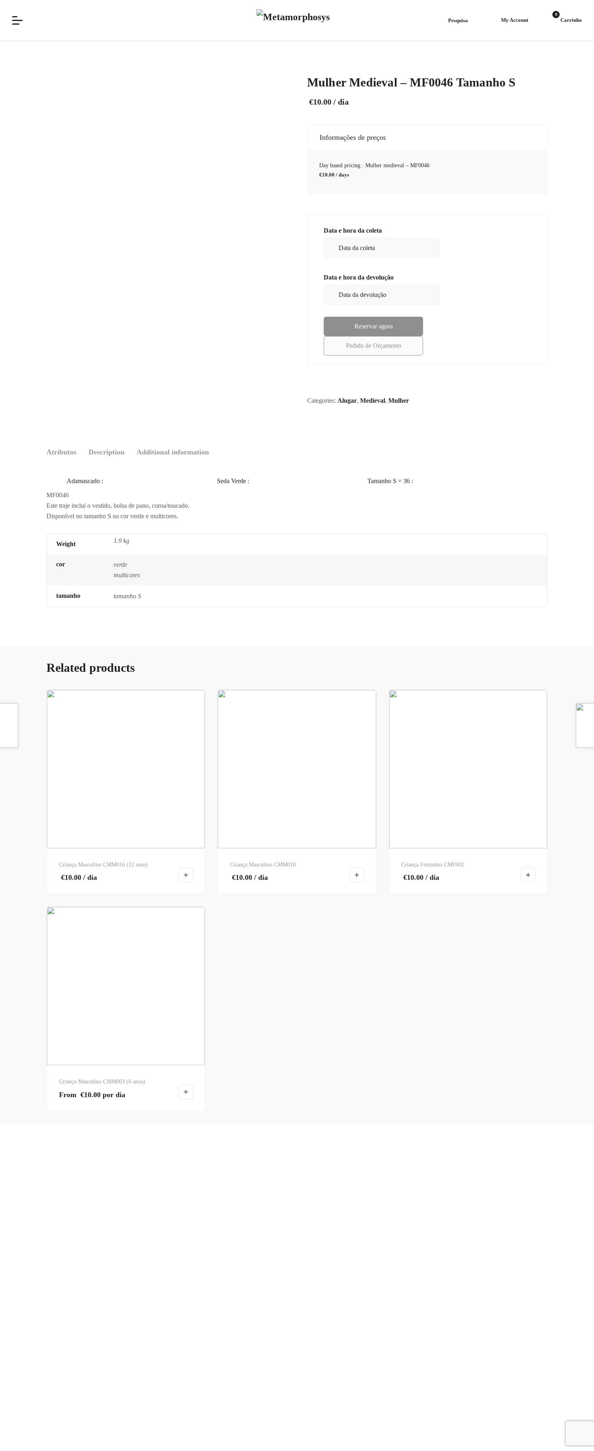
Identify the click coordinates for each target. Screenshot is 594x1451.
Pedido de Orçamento (373, 345)
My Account (514, 20)
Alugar (347, 400)
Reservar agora (373, 326)
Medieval (372, 400)
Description (106, 452)
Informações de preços (351, 137)
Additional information (173, 452)
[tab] (61, 452)
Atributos (61, 452)
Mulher (398, 400)
